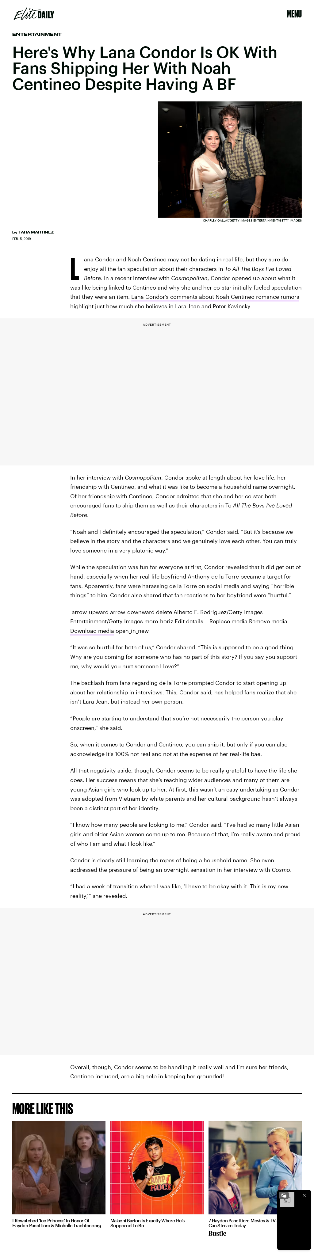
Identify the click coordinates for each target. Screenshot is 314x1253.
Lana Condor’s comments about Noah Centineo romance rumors (215, 296)
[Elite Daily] (34, 13)
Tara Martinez (36, 232)
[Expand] (284, 1195)
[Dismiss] (304, 1195)
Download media (92, 630)
